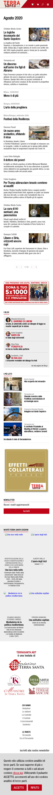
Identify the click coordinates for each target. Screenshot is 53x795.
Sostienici (26, 724)
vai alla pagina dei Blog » (39, 366)
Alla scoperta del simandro (34, 381)
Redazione (26, 708)
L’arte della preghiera (15, 107)
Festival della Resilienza (16, 119)
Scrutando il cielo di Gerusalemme (17, 439)
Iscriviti (26, 511)
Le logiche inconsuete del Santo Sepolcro (12, 36)
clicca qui (18, 773)
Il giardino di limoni (21, 321)
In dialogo (16, 358)
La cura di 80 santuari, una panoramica (11, 212)
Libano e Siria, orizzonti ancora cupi (12, 241)
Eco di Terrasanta (26, 738)
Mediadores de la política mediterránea (14, 623)
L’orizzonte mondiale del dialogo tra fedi (21, 360)
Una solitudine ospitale (39, 620)
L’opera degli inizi (39, 561)
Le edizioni (26, 711)
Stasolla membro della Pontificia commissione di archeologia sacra (34, 398)
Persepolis (17, 346)
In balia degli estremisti (15, 337)
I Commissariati (26, 721)
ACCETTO (19, 787)
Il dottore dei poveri (14, 160)
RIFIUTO (35, 787)
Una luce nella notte (14, 569)
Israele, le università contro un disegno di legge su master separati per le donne (25, 325)
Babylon (15, 335)
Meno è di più (11, 95)
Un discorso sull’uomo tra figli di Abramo (14, 67)
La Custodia (26, 715)
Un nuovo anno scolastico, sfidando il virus (14, 134)
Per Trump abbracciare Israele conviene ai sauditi (25, 184)
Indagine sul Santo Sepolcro (35, 411)
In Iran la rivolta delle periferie (17, 349)
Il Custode (26, 718)
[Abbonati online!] (37, 4)
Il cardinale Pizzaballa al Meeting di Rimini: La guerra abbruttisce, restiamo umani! (35, 429)
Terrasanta (26, 735)
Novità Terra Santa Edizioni (16, 530)
